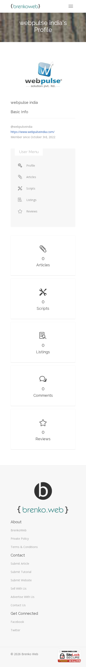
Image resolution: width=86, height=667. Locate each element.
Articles (31, 177)
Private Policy (20, 539)
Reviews (31, 211)
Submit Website (21, 580)
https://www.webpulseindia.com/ (32, 132)
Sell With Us (19, 588)
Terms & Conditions (24, 547)
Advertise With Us (22, 597)
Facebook (17, 622)
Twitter (15, 630)
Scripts (30, 188)
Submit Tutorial (21, 572)
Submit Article (20, 563)
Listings (31, 200)
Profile (30, 165)
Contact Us (18, 605)
